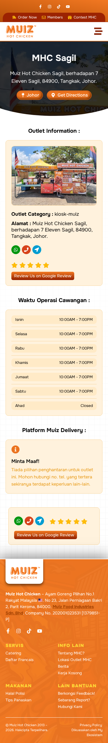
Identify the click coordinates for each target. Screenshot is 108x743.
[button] (30, 95)
